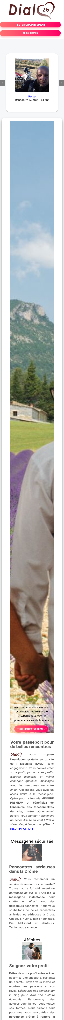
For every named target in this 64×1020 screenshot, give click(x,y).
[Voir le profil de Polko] (32, 73)
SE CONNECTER (30, 33)
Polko (32, 96)
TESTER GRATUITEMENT (30, 24)
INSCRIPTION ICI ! (21, 828)
